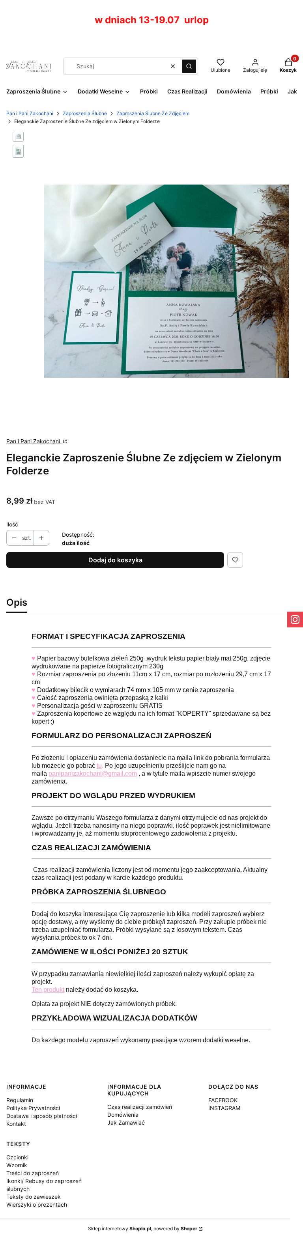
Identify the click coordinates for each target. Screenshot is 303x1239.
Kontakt (16, 1123)
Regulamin (19, 1100)
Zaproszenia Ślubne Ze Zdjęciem (152, 113)
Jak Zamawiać (126, 1122)
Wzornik (16, 1165)
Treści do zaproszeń (32, 1173)
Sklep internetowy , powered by (142, 1229)
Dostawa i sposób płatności (41, 1115)
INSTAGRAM (224, 1108)
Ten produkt (48, 989)
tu (99, 765)
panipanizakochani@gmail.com (93, 773)
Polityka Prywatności (33, 1108)
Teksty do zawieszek (33, 1196)
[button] (189, 66)
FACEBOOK (223, 1100)
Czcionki (17, 1157)
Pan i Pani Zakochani (29, 113)
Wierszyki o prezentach (36, 1204)
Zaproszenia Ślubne (85, 113)
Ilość (12, 524)
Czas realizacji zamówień (139, 1106)
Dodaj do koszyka (115, 560)
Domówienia (122, 1114)
